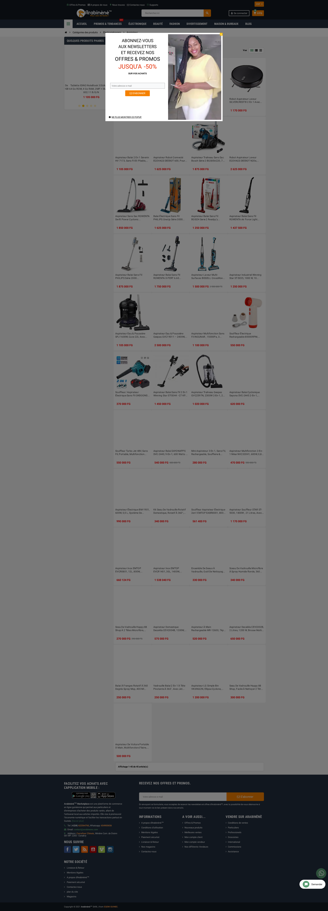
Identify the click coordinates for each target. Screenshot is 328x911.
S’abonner (138, 93)
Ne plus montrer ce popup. (127, 117)
